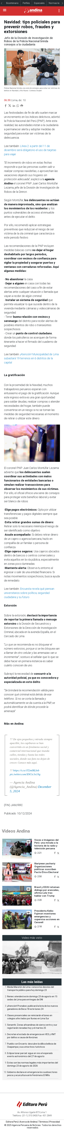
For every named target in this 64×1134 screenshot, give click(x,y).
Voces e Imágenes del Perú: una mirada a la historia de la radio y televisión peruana (46, 844)
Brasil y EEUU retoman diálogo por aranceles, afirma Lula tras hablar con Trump (46, 891)
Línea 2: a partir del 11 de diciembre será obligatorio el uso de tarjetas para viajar (30, 150)
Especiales (39, 3)
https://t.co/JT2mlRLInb (26, 770)
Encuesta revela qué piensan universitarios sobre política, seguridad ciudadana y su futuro (29, 593)
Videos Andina (16, 831)
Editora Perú (12, 1122)
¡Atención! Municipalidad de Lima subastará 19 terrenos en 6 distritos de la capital (31, 358)
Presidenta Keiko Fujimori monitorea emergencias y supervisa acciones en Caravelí (46, 916)
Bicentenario (12, 3)
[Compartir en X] (58, 852)
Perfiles (26, 3)
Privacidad (54, 1122)
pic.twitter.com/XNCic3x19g (25, 774)
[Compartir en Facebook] (55, 852)
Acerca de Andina (28, 1122)
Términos (43, 1122)
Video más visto (32, 937)
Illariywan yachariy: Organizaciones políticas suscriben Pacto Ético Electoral (46, 867)
